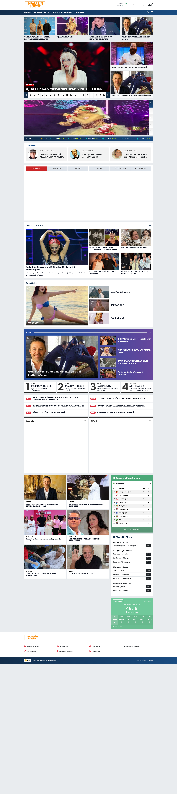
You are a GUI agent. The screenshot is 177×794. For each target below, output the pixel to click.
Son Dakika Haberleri (66, 651)
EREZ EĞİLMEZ (87, 151)
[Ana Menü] (151, 12)
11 (67, 95)
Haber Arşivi (96, 651)
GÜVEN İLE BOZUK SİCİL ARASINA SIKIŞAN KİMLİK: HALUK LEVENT (52, 155)
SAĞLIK (30, 421)
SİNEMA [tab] (99, 169)
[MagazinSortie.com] (35, 4)
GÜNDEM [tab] (36, 169)
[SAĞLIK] (85, 421)
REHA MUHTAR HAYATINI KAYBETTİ (82, 574)
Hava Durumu (64, 646)
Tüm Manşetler (32, 651)
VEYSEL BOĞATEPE (47, 151)
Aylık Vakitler (118, 626)
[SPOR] (150, 421)
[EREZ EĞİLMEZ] (75, 154)
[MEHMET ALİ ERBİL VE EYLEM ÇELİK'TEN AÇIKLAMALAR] (88, 522)
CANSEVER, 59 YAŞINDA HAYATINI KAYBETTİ (115, 412)
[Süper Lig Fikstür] (150, 537)
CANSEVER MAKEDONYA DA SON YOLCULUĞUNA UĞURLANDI (41, 388)
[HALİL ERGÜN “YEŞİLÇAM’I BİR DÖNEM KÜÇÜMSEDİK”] (45, 557)
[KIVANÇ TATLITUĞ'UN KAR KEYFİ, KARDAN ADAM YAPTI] (108, 362)
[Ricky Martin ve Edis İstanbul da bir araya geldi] (108, 340)
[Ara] (148, 12)
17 (91, 95)
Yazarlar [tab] (32, 145)
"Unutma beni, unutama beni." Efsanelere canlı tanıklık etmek (135, 155)
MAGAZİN (38, 12)
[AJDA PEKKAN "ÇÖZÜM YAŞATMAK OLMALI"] (108, 351)
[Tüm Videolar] (150, 332)
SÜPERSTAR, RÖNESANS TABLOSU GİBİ (49, 412)
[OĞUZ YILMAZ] (99, 318)
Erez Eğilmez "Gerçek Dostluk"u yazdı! (92, 155)
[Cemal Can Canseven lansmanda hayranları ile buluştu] (45, 522)
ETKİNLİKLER (79, 12)
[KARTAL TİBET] (99, 305)
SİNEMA (54, 12)
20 (104, 95)
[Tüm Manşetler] (150, 226)
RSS (28, 660)
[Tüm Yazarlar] (150, 145)
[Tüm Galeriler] (150, 283)
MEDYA (28, 502)
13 (75, 95)
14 (79, 95)
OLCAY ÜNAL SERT (131, 151)
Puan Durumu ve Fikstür (132, 646)
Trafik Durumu (96, 646)
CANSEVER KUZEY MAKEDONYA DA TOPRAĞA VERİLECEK (107, 388)
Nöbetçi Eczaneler (33, 646)
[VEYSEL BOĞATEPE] (33, 154)
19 (100, 95)
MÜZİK (46, 12)
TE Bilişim (150, 660)
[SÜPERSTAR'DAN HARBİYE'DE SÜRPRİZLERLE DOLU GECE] (88, 487)
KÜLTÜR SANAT (65, 12)
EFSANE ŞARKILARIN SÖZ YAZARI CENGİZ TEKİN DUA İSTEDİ (75, 388)
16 (87, 95)
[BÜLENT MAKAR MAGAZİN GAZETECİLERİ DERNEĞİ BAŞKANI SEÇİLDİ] (45, 487)
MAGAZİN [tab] (57, 169)
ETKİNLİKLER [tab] (140, 169)
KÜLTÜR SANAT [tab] (120, 169)
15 (83, 95)
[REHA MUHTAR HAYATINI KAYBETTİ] (88, 557)
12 (71, 95)
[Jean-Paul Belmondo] (99, 292)
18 (96, 95)
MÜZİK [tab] (78, 169)
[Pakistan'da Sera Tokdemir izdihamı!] (108, 373)
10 (63, 95)
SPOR (94, 421)
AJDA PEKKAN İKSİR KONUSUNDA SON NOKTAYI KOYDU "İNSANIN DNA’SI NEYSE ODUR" (140, 388)
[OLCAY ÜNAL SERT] (117, 154)
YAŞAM (99, 383)
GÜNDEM (28, 12)
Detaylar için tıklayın (132, 529)
